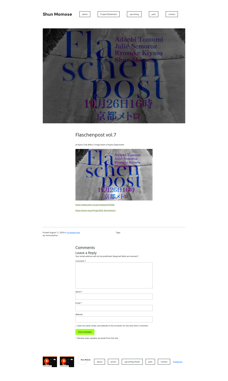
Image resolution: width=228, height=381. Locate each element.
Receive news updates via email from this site (97, 338)
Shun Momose (57, 14)
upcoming (134, 14)
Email (78, 303)
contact (171, 14)
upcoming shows (132, 361)
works (113, 361)
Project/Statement (108, 14)
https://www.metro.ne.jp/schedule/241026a (94, 204)
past (154, 14)
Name (78, 291)
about (85, 14)
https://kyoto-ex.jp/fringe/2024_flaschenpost (95, 210)
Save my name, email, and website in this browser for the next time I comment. (112, 325)
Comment (80, 261)
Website (79, 314)
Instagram (177, 361)
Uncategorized (73, 232)
